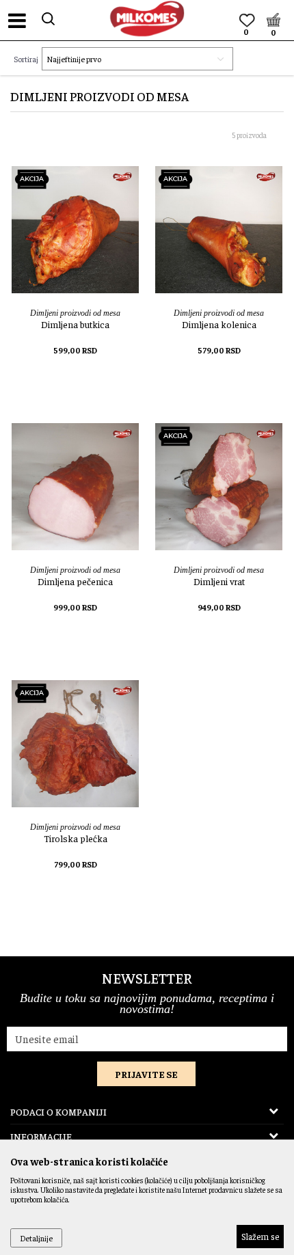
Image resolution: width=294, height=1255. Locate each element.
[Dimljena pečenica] (75, 486)
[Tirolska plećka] (75, 743)
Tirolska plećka (75, 838)
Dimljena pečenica (75, 581)
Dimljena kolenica (219, 324)
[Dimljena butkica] (75, 229)
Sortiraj (26, 58)
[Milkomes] (147, 18)
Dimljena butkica (75, 324)
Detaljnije (36, 1237)
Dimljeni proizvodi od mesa (75, 313)
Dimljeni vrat (219, 581)
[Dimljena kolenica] (218, 229)
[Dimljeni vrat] (218, 486)
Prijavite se (146, 1074)
